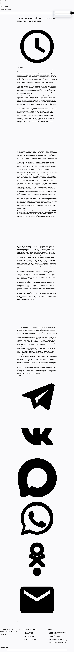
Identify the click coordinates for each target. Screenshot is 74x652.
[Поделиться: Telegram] (37, 416)
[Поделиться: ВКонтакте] (37, 457)
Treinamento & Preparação (5, 9)
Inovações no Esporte (4, 10)
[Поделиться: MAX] (37, 497)
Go (72, 12)
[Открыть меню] (0, 2)
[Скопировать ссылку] (17, 621)
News (26, 638)
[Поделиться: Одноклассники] (37, 579)
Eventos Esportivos (4, 6)
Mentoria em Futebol (4, 5)
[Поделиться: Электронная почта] (37, 619)
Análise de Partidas (4, 7)
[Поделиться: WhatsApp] (37, 538)
